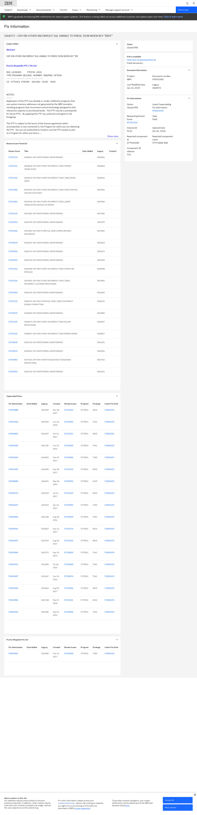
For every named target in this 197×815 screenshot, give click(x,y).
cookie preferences (66, 803)
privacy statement (82, 808)
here (127, 805)
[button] (195, 795)
